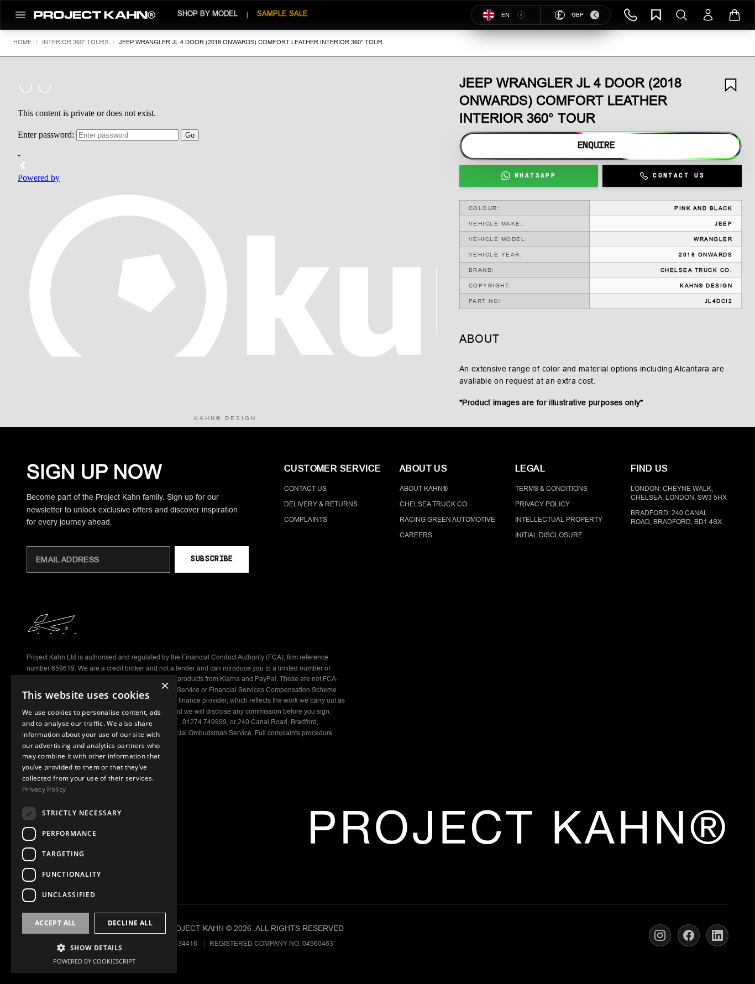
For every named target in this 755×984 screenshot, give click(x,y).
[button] (94, 947)
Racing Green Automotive (447, 520)
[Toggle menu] (20, 15)
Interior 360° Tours (75, 42)
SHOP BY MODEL (207, 13)
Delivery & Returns (321, 504)
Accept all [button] (55, 923)
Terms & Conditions (551, 489)
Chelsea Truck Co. (434, 504)
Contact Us (305, 489)
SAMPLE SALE (282, 13)
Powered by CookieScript (94, 961)
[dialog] (94, 824)
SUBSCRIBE (211, 559)
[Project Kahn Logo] (94, 15)
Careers (416, 535)
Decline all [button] (130, 923)
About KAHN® (424, 489)
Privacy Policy (542, 504)
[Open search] (681, 15)
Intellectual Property (558, 520)
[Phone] (630, 15)
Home (22, 42)
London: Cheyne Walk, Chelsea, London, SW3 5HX (679, 493)
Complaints (305, 520)
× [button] (164, 687)
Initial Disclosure (549, 535)
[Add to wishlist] (731, 85)
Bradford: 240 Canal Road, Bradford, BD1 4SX (676, 517)
